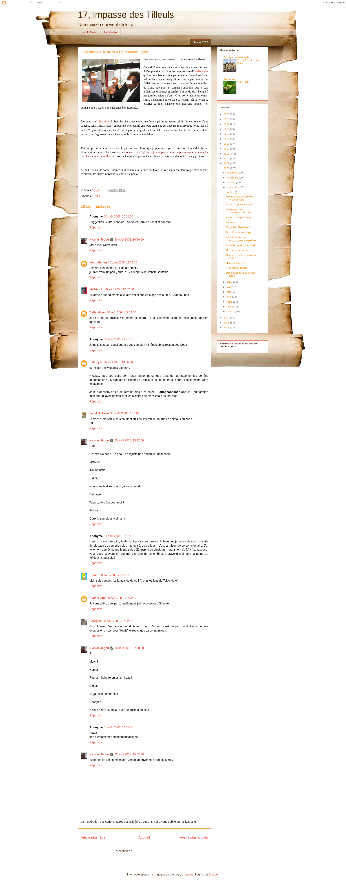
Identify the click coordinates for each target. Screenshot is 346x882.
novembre (233, 177)
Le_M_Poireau (99, 413)
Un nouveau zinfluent (238, 249)
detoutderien (98, 262)
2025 (227, 119)
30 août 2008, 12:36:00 (118, 339)
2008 (227, 168)
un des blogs (201, 71)
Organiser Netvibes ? (238, 227)
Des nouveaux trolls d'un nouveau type (240, 198)
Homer (94, 575)
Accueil (144, 837)
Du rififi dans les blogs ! (239, 232)
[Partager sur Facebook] (120, 190)
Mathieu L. (96, 289)
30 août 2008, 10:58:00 (118, 216)
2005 (227, 327)
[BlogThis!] (114, 190)
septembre (233, 187)
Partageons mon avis (236, 57)
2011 (227, 153)
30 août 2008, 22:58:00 (129, 648)
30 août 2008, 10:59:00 (129, 239)
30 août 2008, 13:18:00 (124, 413)
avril (229, 296)
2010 (227, 158)
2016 (227, 128)
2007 (227, 317)
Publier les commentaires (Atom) (153, 851)
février (231, 306)
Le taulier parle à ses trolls (241, 245)
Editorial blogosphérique (240, 217)
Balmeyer (95, 362)
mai (229, 291)
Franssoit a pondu (236, 267)
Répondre (95, 227)
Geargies (95, 621)
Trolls (96, 196)
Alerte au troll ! (234, 222)
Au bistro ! (229, 79)
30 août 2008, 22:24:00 (121, 598)
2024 (227, 124)
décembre (233, 172)
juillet (230, 281)
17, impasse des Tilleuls (126, 15)
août (229, 192)
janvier (231, 311)
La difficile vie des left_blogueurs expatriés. (241, 239)
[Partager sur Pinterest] (124, 190)
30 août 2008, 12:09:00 (121, 312)
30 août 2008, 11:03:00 (122, 262)
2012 (227, 148)
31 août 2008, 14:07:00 (118, 727)
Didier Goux (97, 312)
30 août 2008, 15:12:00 (129, 440)
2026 (227, 114)
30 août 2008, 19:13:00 (118, 536)
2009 (227, 163)
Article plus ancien (194, 837)
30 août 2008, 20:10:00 (114, 575)
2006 (227, 322)
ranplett (188, 874)
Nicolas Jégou (99, 239)
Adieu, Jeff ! (243, 82)
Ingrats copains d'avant (239, 204)
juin (229, 286)
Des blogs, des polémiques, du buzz (239, 211)
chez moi (103, 121)
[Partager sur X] (117, 190)
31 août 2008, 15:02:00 (129, 754)
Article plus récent (94, 837)
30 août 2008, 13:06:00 (118, 362)
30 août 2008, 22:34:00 (117, 621)
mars (230, 301)
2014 (227, 138)
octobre (231, 182)
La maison (110, 31)
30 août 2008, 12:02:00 (119, 289)
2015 (227, 133)
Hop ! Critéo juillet (236, 262)
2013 (227, 143)
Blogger (214, 874)
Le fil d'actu (89, 31)
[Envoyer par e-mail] (110, 190)
